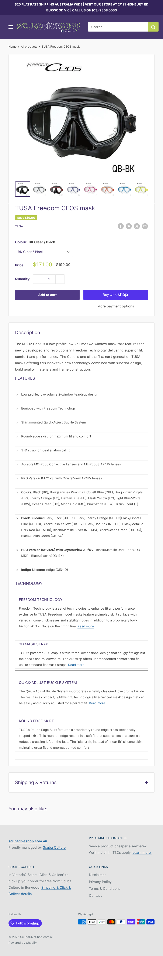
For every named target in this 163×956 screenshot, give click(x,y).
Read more (85, 626)
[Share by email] (145, 226)
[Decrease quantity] (37, 279)
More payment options (115, 306)
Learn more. (142, 852)
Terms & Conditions (104, 888)
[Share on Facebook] (121, 226)
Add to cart (47, 295)
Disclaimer (97, 875)
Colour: (35, 242)
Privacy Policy (100, 882)
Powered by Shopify (22, 942)
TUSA (19, 226)
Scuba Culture (54, 847)
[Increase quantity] (60, 279)
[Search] (153, 27)
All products (29, 46)
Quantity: (22, 279)
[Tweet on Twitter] (137, 226)
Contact (95, 895)
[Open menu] (10, 27)
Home (12, 46)
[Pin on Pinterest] (129, 226)
